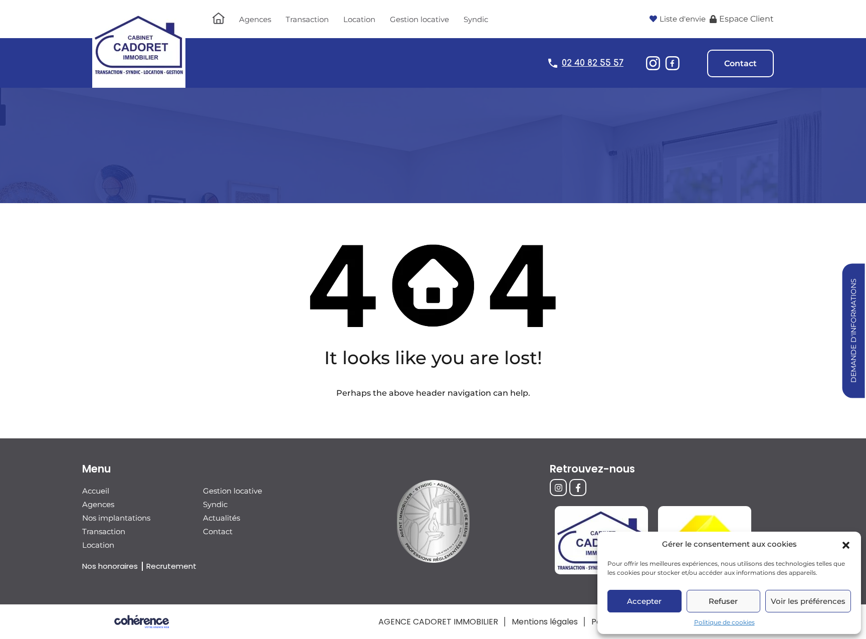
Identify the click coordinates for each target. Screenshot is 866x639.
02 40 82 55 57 (592, 63)
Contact (740, 63)
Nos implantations (116, 518)
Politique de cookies (724, 622)
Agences (255, 19)
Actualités (221, 518)
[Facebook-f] (577, 487)
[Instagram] (558, 487)
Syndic (476, 19)
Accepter (644, 601)
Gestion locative (419, 19)
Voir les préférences (808, 601)
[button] (846, 544)
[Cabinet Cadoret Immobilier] (138, 83)
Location (359, 19)
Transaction (307, 19)
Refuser (723, 601)
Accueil (95, 491)
